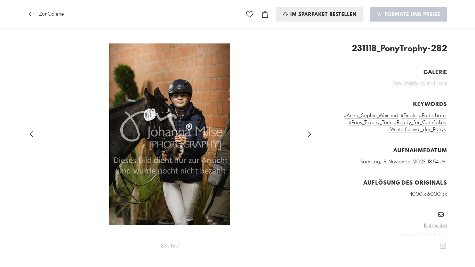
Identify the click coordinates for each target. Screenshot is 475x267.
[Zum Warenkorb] (265, 14)
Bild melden (435, 226)
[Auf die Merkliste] (249, 14)
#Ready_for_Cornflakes (420, 122)
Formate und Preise (411, 14)
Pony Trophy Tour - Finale (420, 83)
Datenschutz (435, 235)
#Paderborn (432, 115)
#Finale (409, 115)
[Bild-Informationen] (443, 246)
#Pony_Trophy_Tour (370, 122)
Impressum (408, 235)
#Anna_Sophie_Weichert (371, 115)
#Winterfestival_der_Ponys (417, 129)
